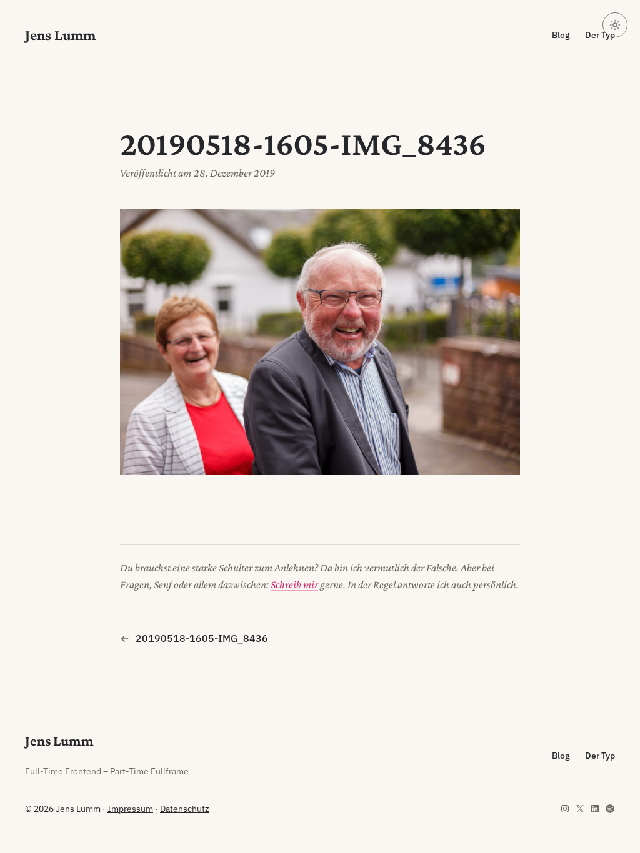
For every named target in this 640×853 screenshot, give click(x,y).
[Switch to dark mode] (615, 24)
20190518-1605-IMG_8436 (202, 638)
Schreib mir (294, 584)
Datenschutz (184, 808)
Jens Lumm (60, 34)
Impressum (130, 808)
